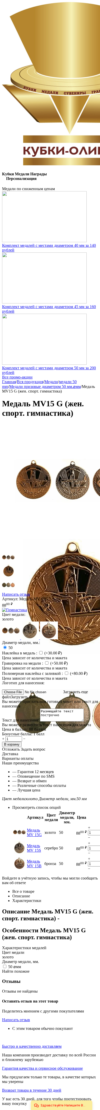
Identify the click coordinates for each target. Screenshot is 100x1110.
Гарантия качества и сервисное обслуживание (42, 1068)
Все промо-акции (17, 377)
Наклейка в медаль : (20, 653)
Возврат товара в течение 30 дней (31, 1090)
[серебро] (30, 638)
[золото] (11, 638)
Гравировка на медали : (23, 663)
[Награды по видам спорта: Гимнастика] (14, 610)
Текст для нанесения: (21, 720)
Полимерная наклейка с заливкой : (33, 673)
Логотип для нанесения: (23, 683)
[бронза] (49, 638)
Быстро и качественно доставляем (32, 1046)
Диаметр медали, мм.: (21, 642)
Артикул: (10, 599)
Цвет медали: (13, 614)
